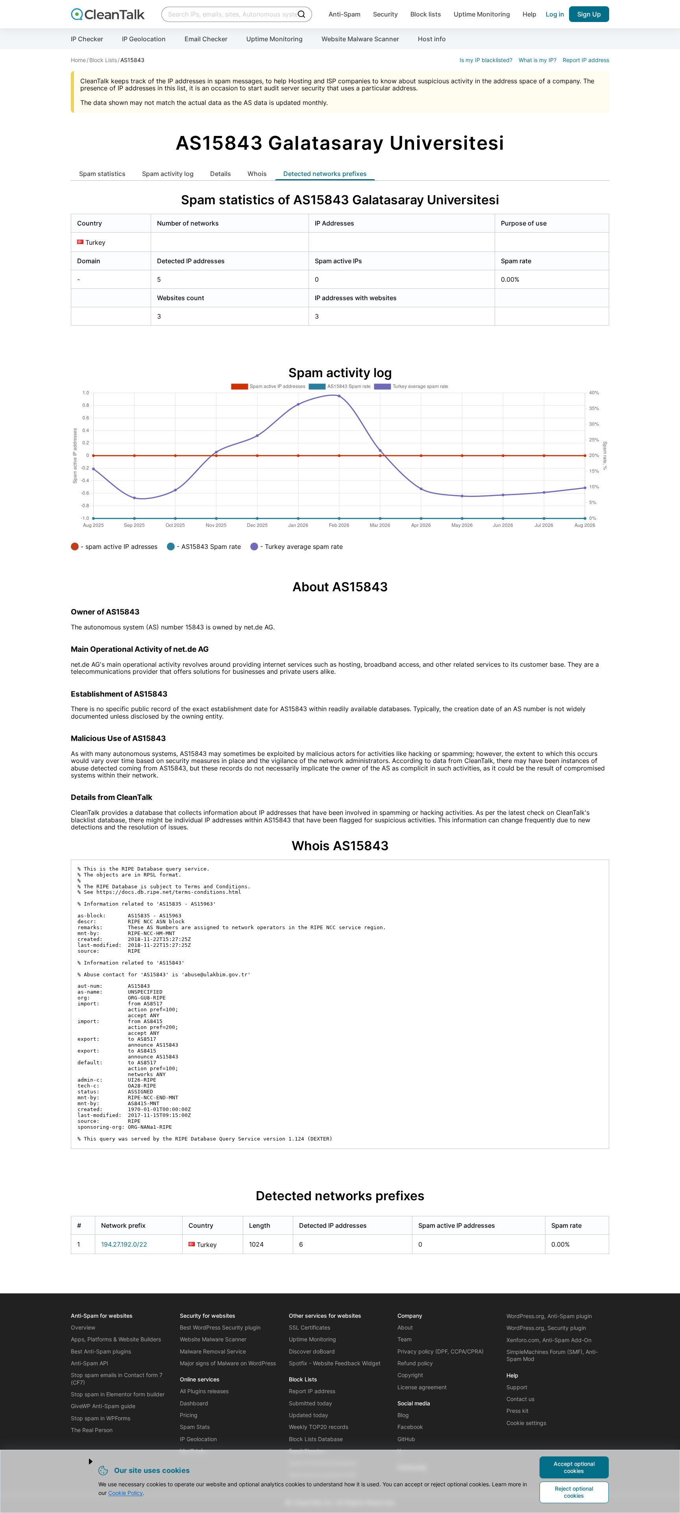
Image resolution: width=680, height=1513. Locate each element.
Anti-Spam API (89, 1363)
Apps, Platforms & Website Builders (116, 1339)
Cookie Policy (125, 1492)
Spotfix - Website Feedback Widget (335, 1363)
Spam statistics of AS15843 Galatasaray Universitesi (340, 199)
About (405, 1327)
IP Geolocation (144, 39)
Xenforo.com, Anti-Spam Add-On (548, 1340)
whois (257, 174)
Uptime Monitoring (482, 14)
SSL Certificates (309, 1327)
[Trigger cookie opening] (84, 1461)
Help (529, 14)
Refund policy (415, 1363)
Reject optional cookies (574, 1492)
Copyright (410, 1375)
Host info (432, 39)
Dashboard (194, 1403)
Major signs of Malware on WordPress (228, 1363)
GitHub (406, 1439)
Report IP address (586, 60)
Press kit (517, 1410)
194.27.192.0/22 (124, 1244)
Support (516, 1387)
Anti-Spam (344, 14)
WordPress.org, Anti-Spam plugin (549, 1316)
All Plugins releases (204, 1391)
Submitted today (310, 1403)
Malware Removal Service (213, 1351)
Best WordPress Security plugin (220, 1327)
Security (385, 14)
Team (404, 1339)
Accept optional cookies (574, 1467)
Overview (83, 1327)
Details (220, 174)
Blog (403, 1415)
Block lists (425, 14)
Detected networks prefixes (325, 174)
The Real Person (92, 1430)
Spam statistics (102, 174)
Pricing (189, 1415)
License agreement (422, 1387)
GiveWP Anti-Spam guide (103, 1406)
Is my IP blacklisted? (486, 60)
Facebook (410, 1426)
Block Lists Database (316, 1439)
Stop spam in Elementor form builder (117, 1394)
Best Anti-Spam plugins (101, 1351)
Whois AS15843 (340, 845)
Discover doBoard (312, 1351)
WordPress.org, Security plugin (546, 1327)
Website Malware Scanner (360, 39)
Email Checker (206, 39)
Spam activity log (168, 174)
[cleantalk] (108, 14)
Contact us (520, 1399)
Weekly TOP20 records (318, 1426)
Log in (555, 14)
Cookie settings (526, 1422)
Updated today (308, 1415)
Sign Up (589, 14)
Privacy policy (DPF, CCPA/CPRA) (440, 1351)
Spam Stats (195, 1426)
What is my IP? (537, 60)
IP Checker (87, 39)
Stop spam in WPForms (100, 1418)
